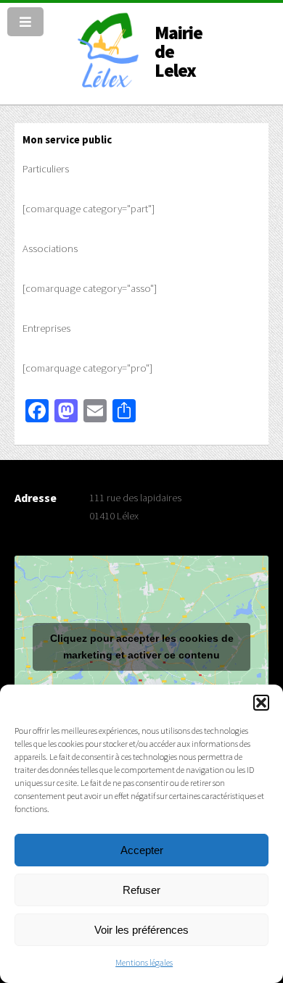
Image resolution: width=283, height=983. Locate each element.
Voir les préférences (141, 930)
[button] (261, 702)
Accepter (141, 850)
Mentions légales (144, 962)
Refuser (141, 890)
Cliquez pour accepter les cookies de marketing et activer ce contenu (142, 646)
